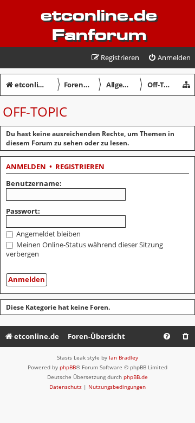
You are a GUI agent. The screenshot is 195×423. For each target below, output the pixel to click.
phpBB (68, 367)
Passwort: (23, 211)
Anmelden (26, 167)
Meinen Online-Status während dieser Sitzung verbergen (84, 249)
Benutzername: (34, 183)
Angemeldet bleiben (48, 234)
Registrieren (80, 167)
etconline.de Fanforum (99, 24)
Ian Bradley (123, 357)
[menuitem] (169, 57)
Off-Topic (35, 111)
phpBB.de (135, 377)
